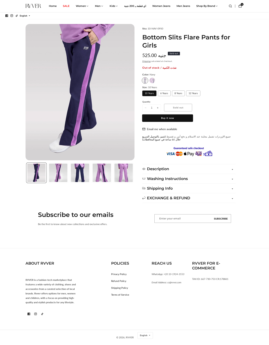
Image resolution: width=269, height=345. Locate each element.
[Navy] (145, 80)
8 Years (180, 94)
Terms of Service (120, 294)
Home (53, 6)
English (24, 16)
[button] (81, 6)
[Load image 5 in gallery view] (123, 173)
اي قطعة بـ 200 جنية (135, 6)
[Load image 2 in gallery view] (58, 173)
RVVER (130, 337)
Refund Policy (118, 280)
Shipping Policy (119, 287)
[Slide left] (26, 172)
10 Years (150, 94)
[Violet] (152, 80)
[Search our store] (230, 6)
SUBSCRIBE (221, 218)
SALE (66, 6)
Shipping (146, 61)
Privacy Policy (119, 274)
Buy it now (167, 118)
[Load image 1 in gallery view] (36, 173)
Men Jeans (183, 6)
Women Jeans (161, 6)
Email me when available (162, 129)
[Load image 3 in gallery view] (80, 173)
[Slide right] (133, 172)
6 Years (165, 94)
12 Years (194, 94)
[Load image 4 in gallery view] (102, 173)
